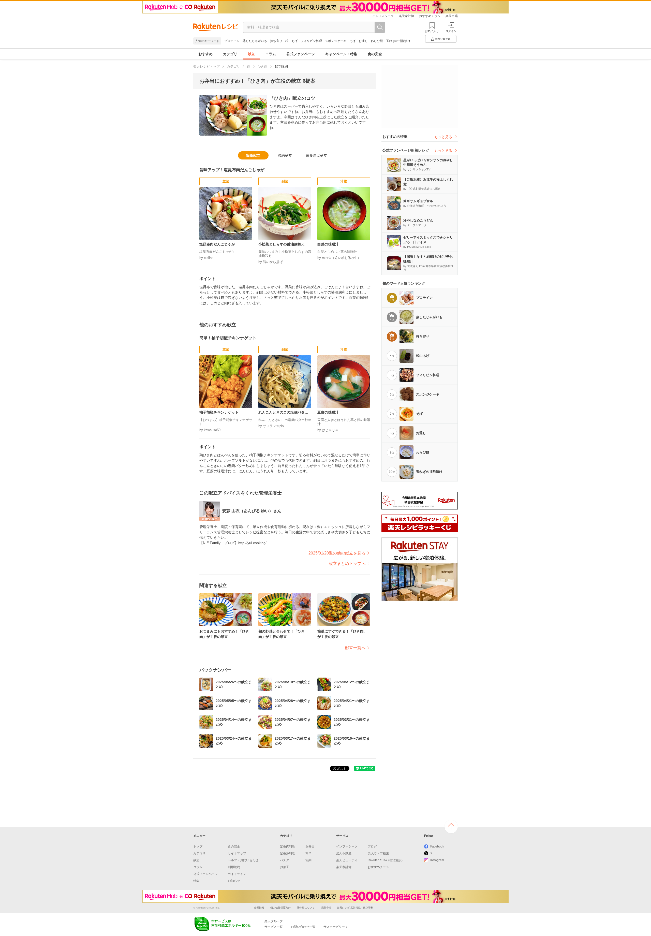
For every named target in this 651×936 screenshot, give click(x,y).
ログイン (450, 31)
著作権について (306, 907)
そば (352, 41)
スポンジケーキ (335, 41)
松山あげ (291, 41)
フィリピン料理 (311, 41)
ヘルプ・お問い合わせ (243, 860)
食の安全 (375, 54)
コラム (270, 54)
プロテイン (232, 41)
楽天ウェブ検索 (378, 853)
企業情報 (259, 907)
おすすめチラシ (429, 16)
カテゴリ (230, 54)
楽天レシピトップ (206, 66)
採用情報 (326, 907)
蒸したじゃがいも (255, 41)
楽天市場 (452, 16)
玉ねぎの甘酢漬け (398, 41)
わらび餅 (377, 41)
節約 (308, 860)
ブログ (372, 846)
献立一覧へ (355, 648)
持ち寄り (276, 41)
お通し (363, 41)
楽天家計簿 (406, 16)
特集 (196, 881)
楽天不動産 (343, 853)
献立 (251, 54)
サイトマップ (237, 853)
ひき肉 (263, 66)
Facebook (437, 846)
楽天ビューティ (347, 860)
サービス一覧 (273, 927)
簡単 (308, 853)
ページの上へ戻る (451, 826)
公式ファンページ (300, 54)
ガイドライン (237, 874)
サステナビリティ (335, 927)
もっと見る (443, 137)
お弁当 (310, 846)
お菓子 (284, 867)
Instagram (437, 860)
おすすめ (205, 54)
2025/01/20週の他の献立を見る (336, 553)
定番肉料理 (287, 846)
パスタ (284, 860)
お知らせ (234, 881)
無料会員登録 (442, 38)
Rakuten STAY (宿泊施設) (385, 860)
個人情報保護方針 (280, 907)
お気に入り (432, 31)
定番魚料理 (287, 853)
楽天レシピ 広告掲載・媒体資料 (355, 907)
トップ (197, 846)
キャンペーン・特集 (341, 54)
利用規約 (234, 867)
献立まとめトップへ (347, 563)
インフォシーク (383, 16)
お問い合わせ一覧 (303, 927)
